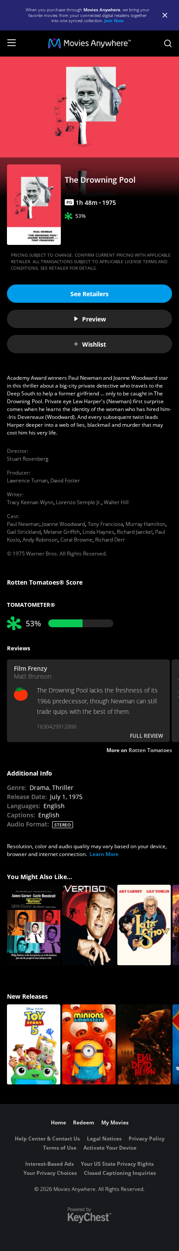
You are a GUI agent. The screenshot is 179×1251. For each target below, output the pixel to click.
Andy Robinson (40, 539)
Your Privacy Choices (50, 1173)
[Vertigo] (89, 925)
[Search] (168, 43)
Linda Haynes (98, 531)
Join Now (114, 20)
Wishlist (94, 344)
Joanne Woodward (63, 524)
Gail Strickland (24, 531)
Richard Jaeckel (134, 531)
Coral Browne (76, 539)
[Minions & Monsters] (89, 1044)
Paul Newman (23, 524)
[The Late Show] (144, 925)
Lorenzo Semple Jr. (78, 502)
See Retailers (89, 294)
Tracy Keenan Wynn (30, 502)
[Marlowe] (33, 925)
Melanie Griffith (61, 531)
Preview (94, 319)
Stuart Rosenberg (27, 458)
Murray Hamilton (146, 524)
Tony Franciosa (105, 524)
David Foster (65, 480)
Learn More (104, 854)
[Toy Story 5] (33, 1044)
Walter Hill (116, 502)
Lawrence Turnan (27, 480)
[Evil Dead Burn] (144, 1044)
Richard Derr (110, 539)
